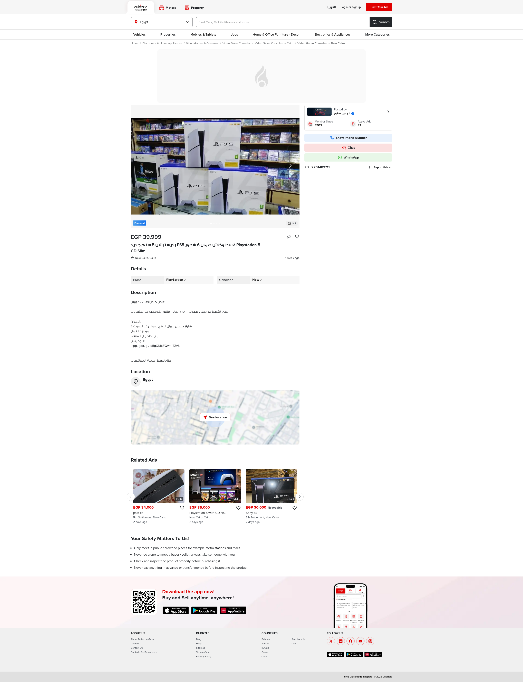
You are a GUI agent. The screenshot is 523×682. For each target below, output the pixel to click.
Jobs (234, 34)
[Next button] (290, 166)
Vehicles (139, 34)
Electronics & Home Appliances (162, 43)
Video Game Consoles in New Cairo (321, 43)
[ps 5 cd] (159, 496)
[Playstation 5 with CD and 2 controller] (215, 496)
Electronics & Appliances (332, 34)
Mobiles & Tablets (203, 34)
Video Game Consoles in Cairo (274, 43)
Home (134, 43)
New (255, 279)
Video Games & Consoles (202, 43)
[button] (215, 166)
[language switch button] (331, 7)
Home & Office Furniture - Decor (276, 34)
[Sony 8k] (271, 496)
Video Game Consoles (236, 43)
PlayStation (174, 279)
